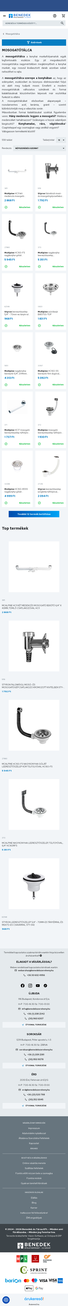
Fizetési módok (34, 1178)
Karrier (34, 1207)
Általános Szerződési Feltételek (34, 1138)
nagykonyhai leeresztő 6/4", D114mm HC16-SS (15, 374)
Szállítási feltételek (34, 1168)
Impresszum (34, 1128)
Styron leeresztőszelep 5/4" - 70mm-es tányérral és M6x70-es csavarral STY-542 (32, 923)
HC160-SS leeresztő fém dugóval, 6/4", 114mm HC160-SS (49, 374)
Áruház (34, 1148)
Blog (34, 1202)
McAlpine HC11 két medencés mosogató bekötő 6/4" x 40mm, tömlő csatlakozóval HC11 (32, 606)
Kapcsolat (34, 1143)
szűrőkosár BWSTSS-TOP (48, 313)
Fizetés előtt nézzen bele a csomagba (34, 1173)
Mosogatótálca (13, 34)
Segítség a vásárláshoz (34, 1158)
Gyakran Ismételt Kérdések (34, 1183)
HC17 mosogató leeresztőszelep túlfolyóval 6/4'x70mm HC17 (17, 433)
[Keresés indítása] (62, 23)
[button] (55, 16)
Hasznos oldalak (34, 1192)
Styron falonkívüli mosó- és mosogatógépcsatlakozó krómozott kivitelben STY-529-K (32, 687)
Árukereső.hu (34, 1304)
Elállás (34, 1197)
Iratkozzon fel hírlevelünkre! (34, 1212)
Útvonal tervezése (34, 1024)
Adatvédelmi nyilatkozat (34, 1133)
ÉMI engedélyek (34, 1217)
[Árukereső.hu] (34, 1300)
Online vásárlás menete (34, 1163)
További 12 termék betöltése (34, 514)
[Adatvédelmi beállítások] (6, 1300)
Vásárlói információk (34, 1123)
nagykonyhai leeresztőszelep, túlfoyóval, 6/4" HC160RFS (50, 255)
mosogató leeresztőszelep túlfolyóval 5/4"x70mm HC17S (50, 433)
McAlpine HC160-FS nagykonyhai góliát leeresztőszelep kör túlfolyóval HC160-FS (27, 765)
